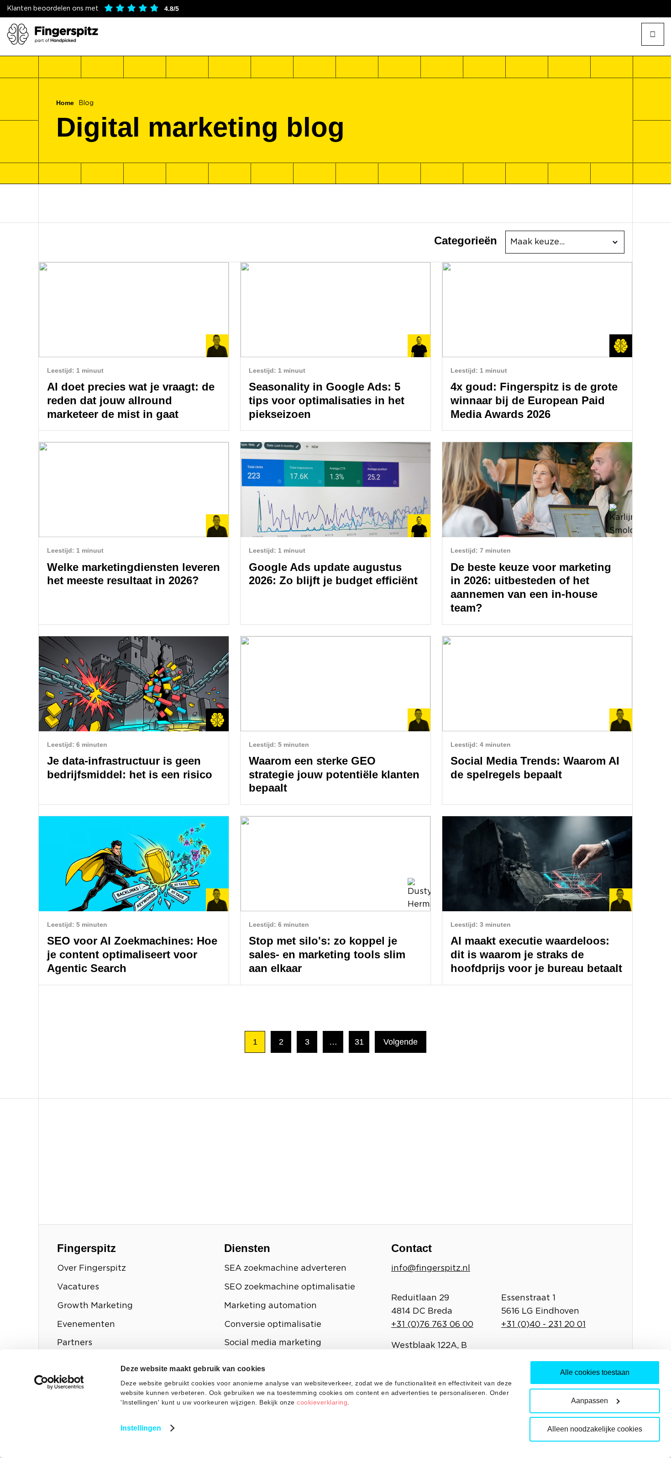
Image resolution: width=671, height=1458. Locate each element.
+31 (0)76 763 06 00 (432, 1325)
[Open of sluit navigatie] (652, 34)
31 (359, 1041)
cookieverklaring (322, 1402)
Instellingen (141, 1428)
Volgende (400, 1041)
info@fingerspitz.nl (430, 1268)
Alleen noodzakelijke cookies (594, 1429)
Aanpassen (589, 1401)
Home (65, 102)
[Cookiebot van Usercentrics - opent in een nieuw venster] (59, 1382)
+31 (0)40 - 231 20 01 (543, 1325)
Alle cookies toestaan (594, 1372)
